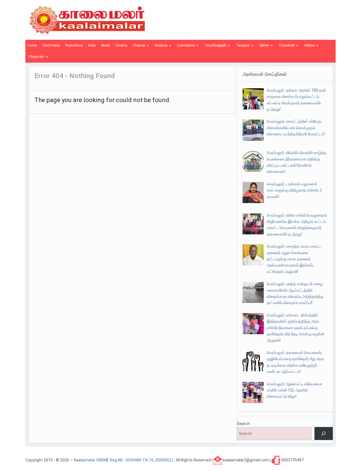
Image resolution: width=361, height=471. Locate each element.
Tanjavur (242, 46)
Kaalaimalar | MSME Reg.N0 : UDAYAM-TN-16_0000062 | (124, 459)
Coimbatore (185, 46)
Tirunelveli (285, 46)
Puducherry (74, 45)
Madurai (160, 46)
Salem (263, 46)
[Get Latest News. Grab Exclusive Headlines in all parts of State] (86, 19)
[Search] (323, 433)
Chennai (137, 46)
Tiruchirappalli (214, 46)
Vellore (308, 46)
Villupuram (34, 58)
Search (243, 423)
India (92, 45)
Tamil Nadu (51, 45)
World (105, 45)
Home (32, 45)
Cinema (121, 45)
